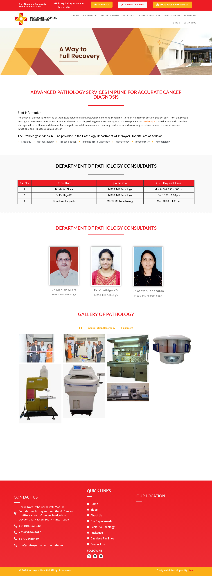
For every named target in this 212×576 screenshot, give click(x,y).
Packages (128, 15)
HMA (190, 570)
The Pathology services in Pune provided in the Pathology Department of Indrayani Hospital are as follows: (90, 136)
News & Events (172, 15)
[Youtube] (101, 556)
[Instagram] (89, 556)
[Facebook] (95, 556)
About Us (88, 15)
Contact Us (190, 22)
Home (76, 15)
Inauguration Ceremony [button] (101, 328)
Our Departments (109, 15)
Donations (190, 15)
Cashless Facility (147, 15)
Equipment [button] (127, 328)
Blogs (176, 22)
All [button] (80, 328)
